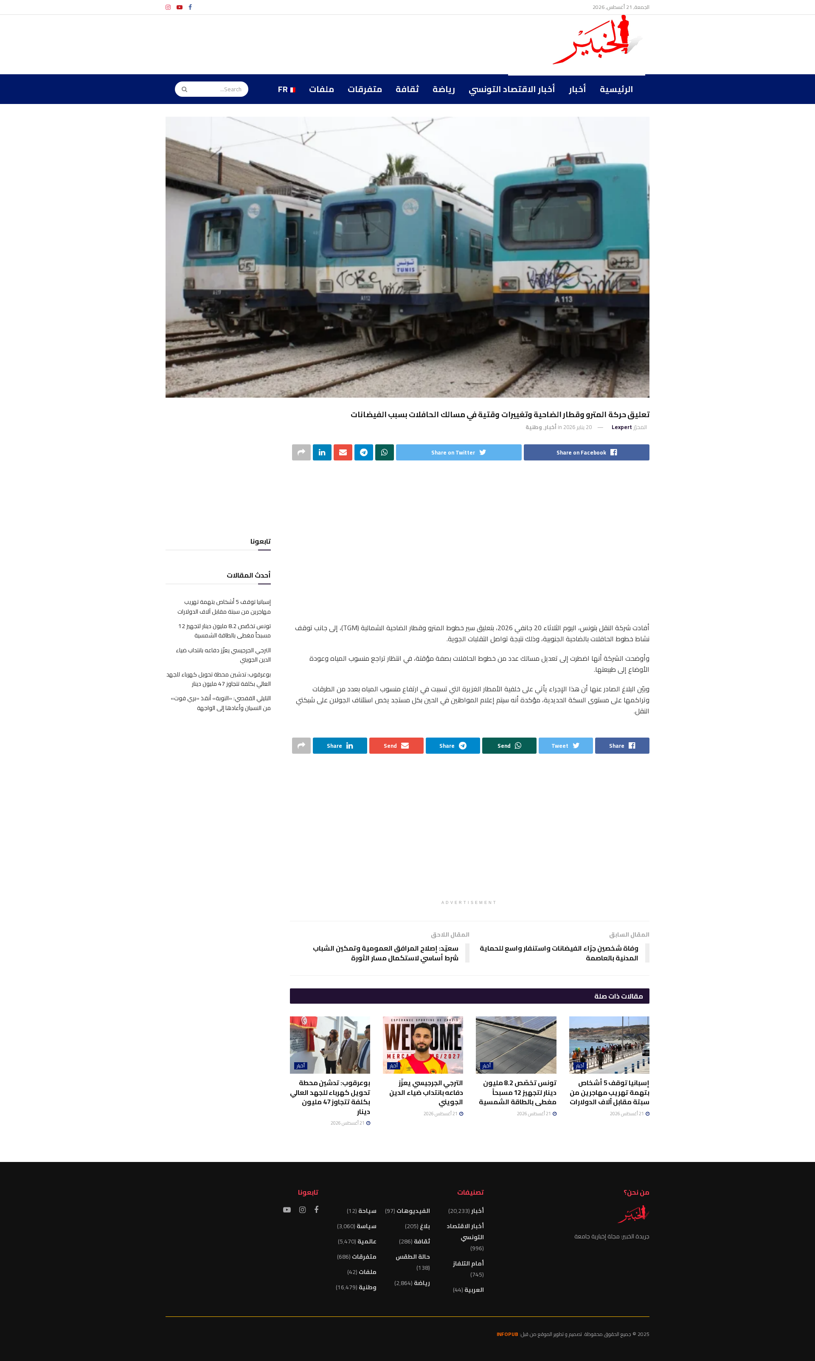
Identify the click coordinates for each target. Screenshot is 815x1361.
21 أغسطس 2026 (627, 1113)
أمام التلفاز (468, 1263)
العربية (474, 1289)
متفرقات (365, 89)
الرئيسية (616, 89)
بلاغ (425, 1226)
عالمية (367, 1241)
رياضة (444, 89)
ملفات (321, 89)
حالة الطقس (413, 1256)
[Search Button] (181, 89)
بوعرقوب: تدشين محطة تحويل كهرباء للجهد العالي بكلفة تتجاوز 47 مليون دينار (330, 1096)
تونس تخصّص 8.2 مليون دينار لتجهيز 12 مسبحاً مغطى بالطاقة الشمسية (517, 1092)
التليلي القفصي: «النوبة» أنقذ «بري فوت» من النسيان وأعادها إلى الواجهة (221, 703)
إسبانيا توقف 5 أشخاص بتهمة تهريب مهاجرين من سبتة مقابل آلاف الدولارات (609, 1092)
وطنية (534, 427)
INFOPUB (507, 1334)
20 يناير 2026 (577, 427)
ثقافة (407, 89)
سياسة (367, 1226)
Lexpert (622, 427)
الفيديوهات (413, 1210)
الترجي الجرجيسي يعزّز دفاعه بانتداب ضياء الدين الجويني (426, 1092)
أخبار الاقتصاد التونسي (512, 89)
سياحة (367, 1210)
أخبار (577, 89)
